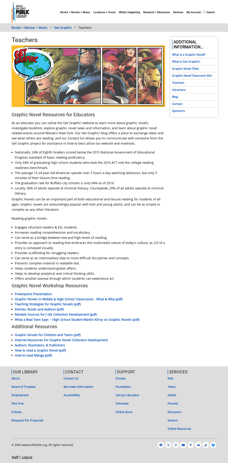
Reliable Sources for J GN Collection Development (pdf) (56, 314)
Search (211, 12)
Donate (121, 378)
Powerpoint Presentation (33, 294)
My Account (193, 12)
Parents (173, 403)
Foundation (123, 387)
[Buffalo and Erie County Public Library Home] (20, 12)
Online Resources (179, 429)
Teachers (178, 83)
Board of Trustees (24, 387)
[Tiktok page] (206, 445)
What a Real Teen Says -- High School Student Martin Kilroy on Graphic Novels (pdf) (77, 319)
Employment (20, 395)
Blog (175, 97)
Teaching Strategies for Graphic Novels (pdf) (48, 304)
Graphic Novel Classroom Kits (192, 76)
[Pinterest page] (191, 445)
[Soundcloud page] (198, 445)
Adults (172, 395)
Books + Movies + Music (75, 12)
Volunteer (122, 403)
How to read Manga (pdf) (33, 355)
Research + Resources (156, 12)
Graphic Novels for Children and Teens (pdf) (48, 335)
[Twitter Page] (168, 445)
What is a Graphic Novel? (188, 55)
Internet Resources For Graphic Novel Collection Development (61, 340)
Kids (170, 378)
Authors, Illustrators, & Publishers (40, 345)
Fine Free (18, 403)
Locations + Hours (104, 12)
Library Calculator (127, 395)
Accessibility (72, 395)
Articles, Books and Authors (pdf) (39, 309)
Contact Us (71, 378)
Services (178, 12)
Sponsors (178, 111)
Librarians (179, 90)
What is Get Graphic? (186, 61)
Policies (17, 412)
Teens (172, 387)
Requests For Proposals (27, 420)
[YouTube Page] (183, 445)
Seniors (173, 420)
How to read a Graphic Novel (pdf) (40, 350)
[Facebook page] (161, 445)
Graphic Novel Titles (185, 69)
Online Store (124, 412)
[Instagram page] (176, 445)
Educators (174, 412)
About (16, 378)
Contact (177, 104)
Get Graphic (63, 27)
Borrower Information (78, 387)
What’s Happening (129, 12)
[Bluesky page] (213, 445)
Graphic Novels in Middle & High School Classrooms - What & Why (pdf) (68, 299)
